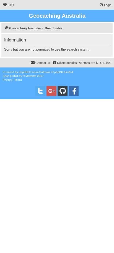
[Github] (63, 91)
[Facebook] (74, 91)
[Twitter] (40, 91)
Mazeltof (30, 75)
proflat (14, 75)
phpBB (23, 72)
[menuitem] (8, 5)
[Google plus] (51, 91)
